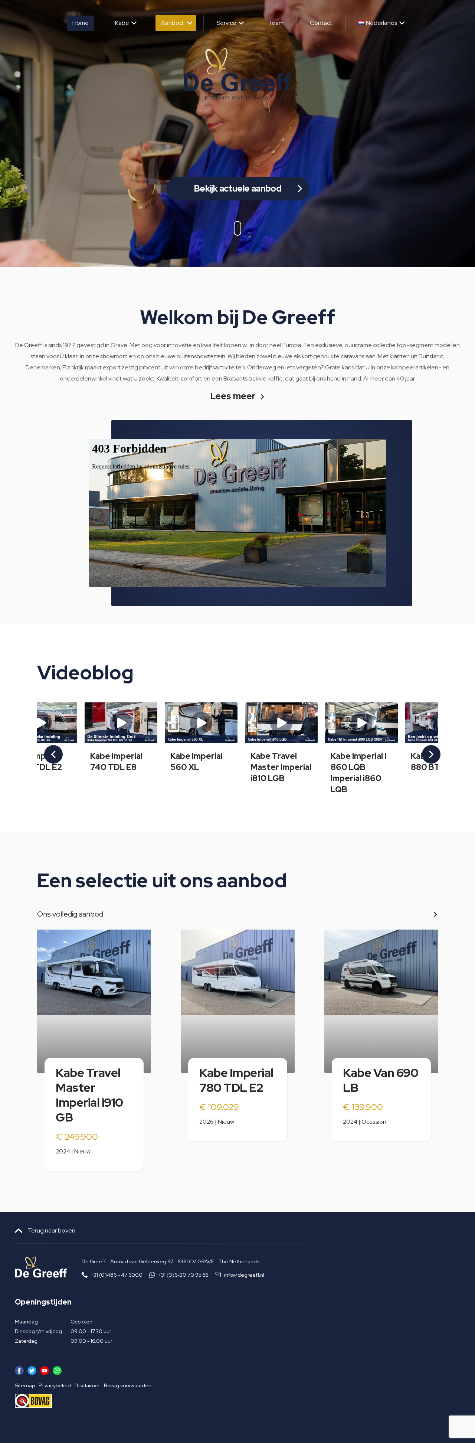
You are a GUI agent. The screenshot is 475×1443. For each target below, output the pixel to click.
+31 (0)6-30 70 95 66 (183, 1274)
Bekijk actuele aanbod (237, 188)
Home (80, 23)
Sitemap (25, 1385)
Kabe (122, 23)
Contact (321, 23)
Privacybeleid (55, 1385)
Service (226, 23)
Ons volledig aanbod (70, 914)
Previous (49, 748)
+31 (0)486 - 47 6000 (116, 1274)
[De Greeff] (237, 74)
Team (276, 23)
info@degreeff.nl (244, 1274)
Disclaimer (87, 1385)
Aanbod (172, 23)
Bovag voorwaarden (127, 1385)
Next (426, 748)
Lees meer (233, 397)
